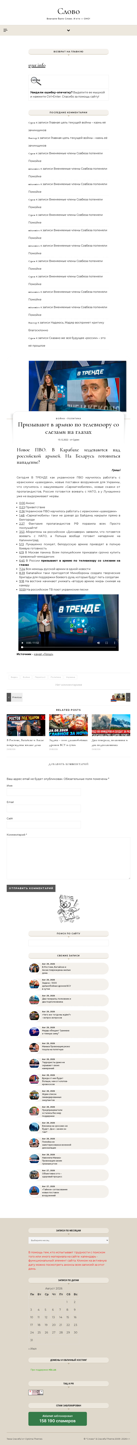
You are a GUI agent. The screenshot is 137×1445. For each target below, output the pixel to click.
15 (67, 1317)
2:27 (22, 523)
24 (32, 1332)
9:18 (21, 581)
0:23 (22, 507)
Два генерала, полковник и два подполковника (56, 1000)
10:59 (22, 589)
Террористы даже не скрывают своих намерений (53, 1065)
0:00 (22, 503)
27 (53, 1332)
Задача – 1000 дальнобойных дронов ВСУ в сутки (56, 986)
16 (75, 1317)
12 (46, 1317)
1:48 (22, 515)
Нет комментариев (68, 684)
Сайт (10, 818)
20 (54, 1325)
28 (61, 1332)
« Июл (32, 1348)
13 (53, 1317)
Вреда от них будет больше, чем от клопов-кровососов (55, 1081)
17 (31, 1325)
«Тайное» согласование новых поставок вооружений (54, 1192)
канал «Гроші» (43, 654)
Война (60, 418)
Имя (9, 785)
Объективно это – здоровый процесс (52, 1175)
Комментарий (17, 834)
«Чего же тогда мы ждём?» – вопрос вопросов (56, 1016)
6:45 (22, 560)
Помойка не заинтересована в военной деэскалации (56, 1145)
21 (60, 1325)
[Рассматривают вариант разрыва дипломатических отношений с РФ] (122, 697)
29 (68, 1332)
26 (46, 1332)
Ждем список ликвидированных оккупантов (51, 1097)
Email (10, 802)
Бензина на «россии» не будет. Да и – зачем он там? (55, 1129)
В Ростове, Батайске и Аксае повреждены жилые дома (56, 970)
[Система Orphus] (36, 84)
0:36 (22, 511)
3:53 (22, 531)
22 (68, 1325)
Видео (14, 677)
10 (31, 1317)
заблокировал (57, 1420)
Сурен (76, 439)
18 (39, 1325)
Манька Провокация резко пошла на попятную (56, 1048)
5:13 (21, 544)
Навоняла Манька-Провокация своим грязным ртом (52, 1160)
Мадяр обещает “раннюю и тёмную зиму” (56, 1032)
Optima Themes (33, 1438)
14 (60, 1317)
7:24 (22, 569)
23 (75, 1325)
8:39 (22, 573)
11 (39, 1317)
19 (46, 1325)
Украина (70, 677)
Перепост (40, 677)
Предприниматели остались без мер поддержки (52, 1113)
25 (39, 1332)
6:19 (21, 552)
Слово (68, 11)
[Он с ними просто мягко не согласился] (14, 697)
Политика (74, 418)
